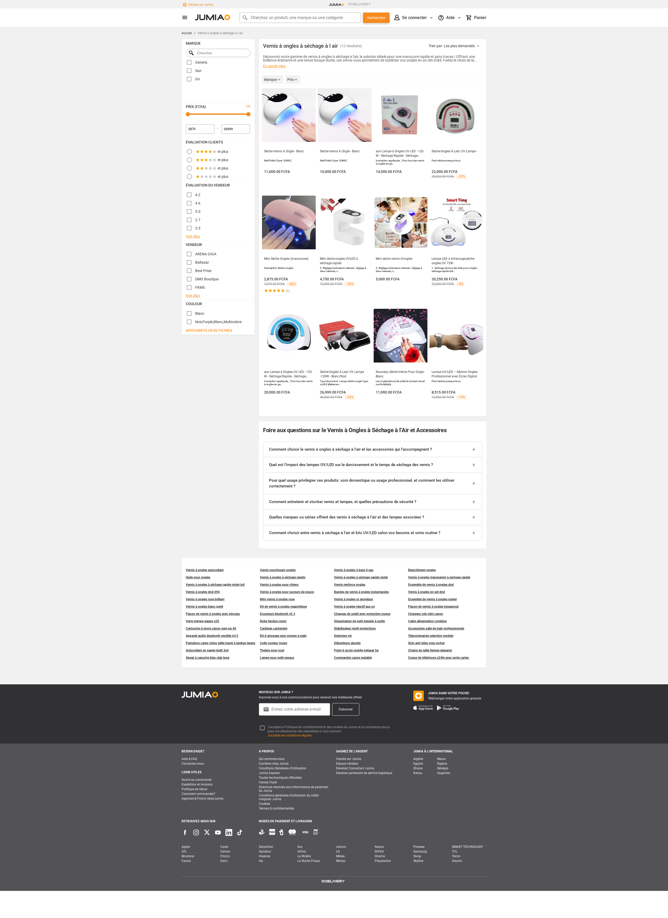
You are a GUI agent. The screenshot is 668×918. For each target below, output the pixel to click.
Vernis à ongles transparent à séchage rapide (439, 577)
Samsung (420, 851)
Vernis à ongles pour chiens (279, 585)
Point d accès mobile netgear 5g (356, 650)
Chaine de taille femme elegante (430, 650)
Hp (261, 861)
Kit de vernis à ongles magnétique (283, 606)
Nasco (379, 847)
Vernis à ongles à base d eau (353, 570)
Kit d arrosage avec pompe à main (283, 636)
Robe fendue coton (273, 621)
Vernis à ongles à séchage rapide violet (361, 577)
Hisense (264, 856)
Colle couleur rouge (273, 643)
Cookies (264, 804)
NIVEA (379, 851)
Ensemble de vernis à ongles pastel (432, 599)
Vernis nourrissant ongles (278, 570)
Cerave (225, 851)
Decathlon (266, 847)
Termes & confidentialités (276, 808)
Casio (224, 847)
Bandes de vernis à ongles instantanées (361, 592)
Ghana (418, 768)
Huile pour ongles (198, 577)
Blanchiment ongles (422, 570)
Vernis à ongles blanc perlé (204, 606)
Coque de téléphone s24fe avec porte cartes (438, 658)
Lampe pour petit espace (277, 658)
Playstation (383, 861)
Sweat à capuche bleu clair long (207, 658)
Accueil (187, 33)
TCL (454, 851)
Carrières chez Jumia (274, 763)
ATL (184, 851)
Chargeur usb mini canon (425, 614)
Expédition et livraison (197, 784)
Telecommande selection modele (430, 636)
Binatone (188, 856)
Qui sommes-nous (271, 759)
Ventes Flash (268, 782)
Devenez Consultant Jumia (355, 768)
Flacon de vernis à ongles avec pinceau (213, 614)
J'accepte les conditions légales (289, 735)
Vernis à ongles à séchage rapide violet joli (215, 585)
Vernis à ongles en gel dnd (426, 592)
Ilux (299, 847)
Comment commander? (198, 794)
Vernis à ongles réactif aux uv (354, 606)
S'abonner (346, 709)
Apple (186, 847)
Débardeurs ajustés (347, 643)
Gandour (265, 851)
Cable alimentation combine (427, 621)
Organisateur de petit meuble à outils (359, 621)
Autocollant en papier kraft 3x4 (207, 650)
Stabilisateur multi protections (355, 628)
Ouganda (443, 773)
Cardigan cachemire (273, 628)
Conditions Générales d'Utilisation (282, 768)
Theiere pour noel (272, 650)
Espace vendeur (347, 763)
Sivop (417, 856)
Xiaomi (457, 861)
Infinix (301, 851)
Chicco (225, 856)
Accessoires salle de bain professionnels (436, 628)
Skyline (418, 861)
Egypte (418, 763)
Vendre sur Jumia (348, 759)
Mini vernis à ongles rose (277, 599)
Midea (340, 856)
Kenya (417, 773)
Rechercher (376, 18)
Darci (224, 861)
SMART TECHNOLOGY (467, 847)
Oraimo (380, 856)
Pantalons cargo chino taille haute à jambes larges (220, 643)
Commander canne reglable (353, 658)
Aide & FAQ (189, 759)
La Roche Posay (308, 861)
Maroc (441, 759)
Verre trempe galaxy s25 (202, 621)
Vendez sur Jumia (200, 5)
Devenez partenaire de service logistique (364, 773)
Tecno (456, 856)
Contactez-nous (193, 763)
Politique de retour (194, 789)
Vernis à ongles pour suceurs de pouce (287, 592)
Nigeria (442, 763)
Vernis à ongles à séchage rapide (282, 577)
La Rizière (304, 856)
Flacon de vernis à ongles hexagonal (433, 606)
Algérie (418, 759)
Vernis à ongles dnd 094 (203, 592)
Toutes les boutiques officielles (280, 778)
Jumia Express (269, 773)
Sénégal (442, 768)
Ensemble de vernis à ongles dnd (431, 585)
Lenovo (341, 847)
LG (338, 851)
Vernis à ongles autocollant (205, 570)
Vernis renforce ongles (349, 585)
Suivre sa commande (196, 780)
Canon (186, 861)
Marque (270, 79)
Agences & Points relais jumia (202, 798)
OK (248, 106)
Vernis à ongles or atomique (353, 599)
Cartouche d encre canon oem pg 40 (211, 628)
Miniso (340, 861)
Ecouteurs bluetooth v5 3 (277, 614)
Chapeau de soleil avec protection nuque (362, 614)
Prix (290, 79)
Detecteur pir (343, 636)
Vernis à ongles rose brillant (205, 599)
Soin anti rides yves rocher (426, 643)
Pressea (419, 847)
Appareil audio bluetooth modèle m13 (212, 636)
